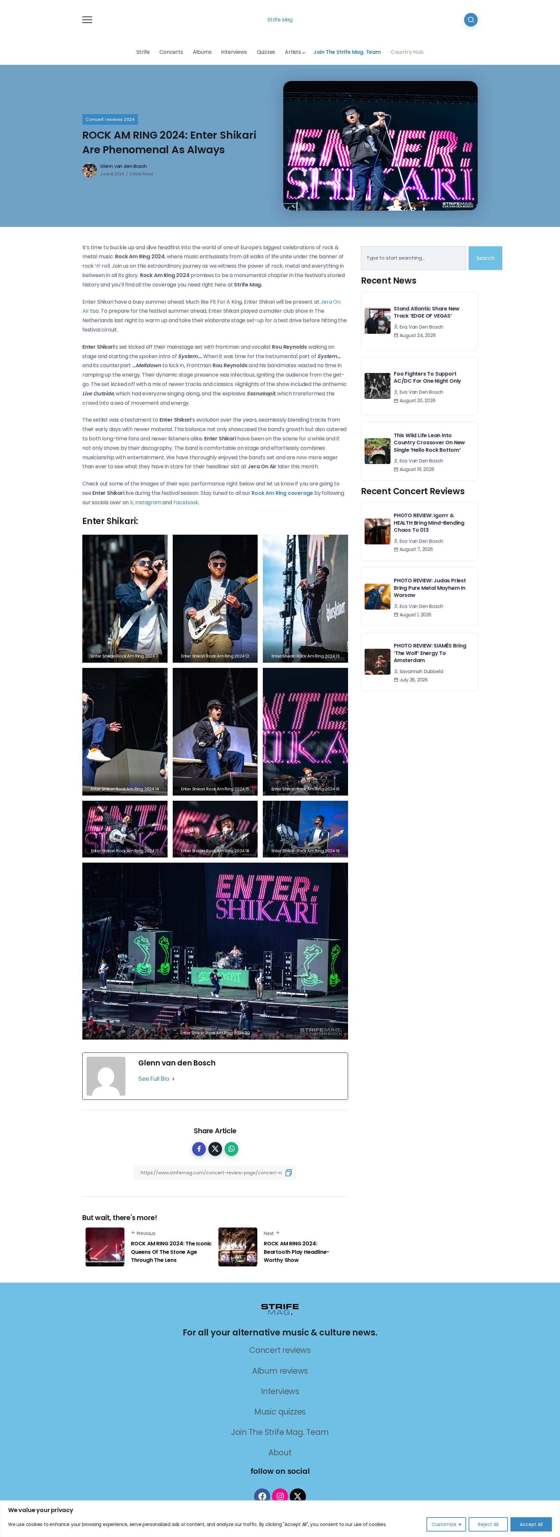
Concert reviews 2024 (110, 119)
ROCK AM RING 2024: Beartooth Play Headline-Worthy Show (296, 1252)
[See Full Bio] (173, 1079)
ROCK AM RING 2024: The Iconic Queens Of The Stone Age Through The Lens (171, 1252)
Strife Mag (280, 19)
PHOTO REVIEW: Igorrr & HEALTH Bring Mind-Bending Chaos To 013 (429, 523)
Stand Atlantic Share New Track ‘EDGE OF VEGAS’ (427, 312)
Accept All (531, 1524)
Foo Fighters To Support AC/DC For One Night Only (427, 377)
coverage (282, 493)
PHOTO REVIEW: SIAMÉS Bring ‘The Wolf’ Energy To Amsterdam (430, 653)
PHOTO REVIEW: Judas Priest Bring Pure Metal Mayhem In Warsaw (430, 588)
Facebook (185, 502)
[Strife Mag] (280, 1308)
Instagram (148, 502)
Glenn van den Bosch (123, 166)
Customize (444, 1524)
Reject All (488, 1524)
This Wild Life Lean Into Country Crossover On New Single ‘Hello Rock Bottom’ (429, 443)
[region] (280, 1518)
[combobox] (413, 258)
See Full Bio (153, 1079)
